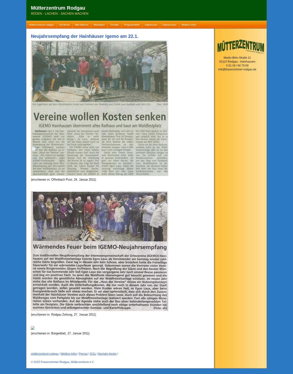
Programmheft (132, 24)
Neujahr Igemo (107, 353)
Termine (114, 24)
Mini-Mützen (81, 24)
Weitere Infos (189, 24)
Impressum (151, 24)
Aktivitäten (99, 24)
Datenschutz (169, 24)
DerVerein (64, 24)
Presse (83, 353)
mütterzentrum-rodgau (41, 24)
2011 (93, 353)
